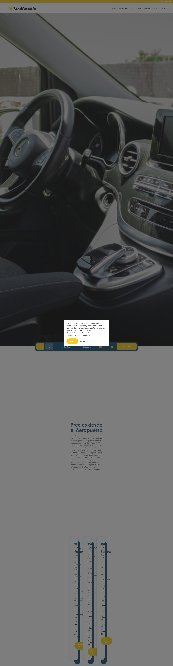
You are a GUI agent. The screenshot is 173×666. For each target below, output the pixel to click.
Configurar (91, 341)
